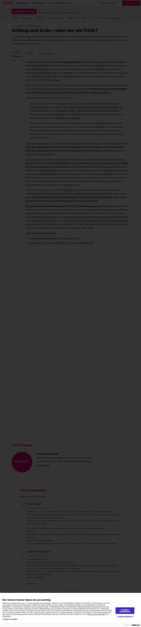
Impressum (6, 616)
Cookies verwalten (10, 619)
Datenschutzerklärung (95, 614)
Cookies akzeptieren (124, 611)
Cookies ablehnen (125, 616)
